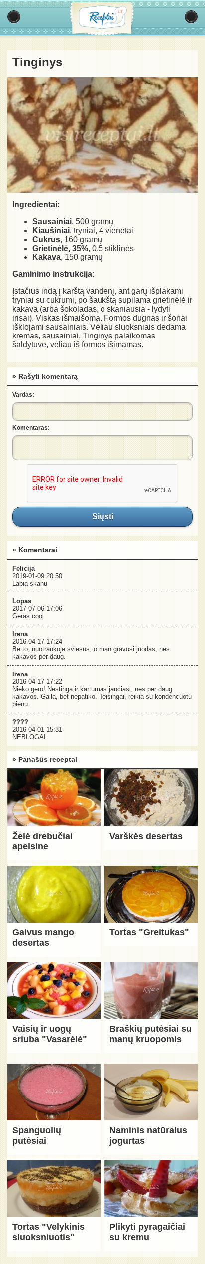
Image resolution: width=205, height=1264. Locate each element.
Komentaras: (31, 427)
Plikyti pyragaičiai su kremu (147, 1232)
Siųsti (102, 516)
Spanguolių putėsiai (36, 1135)
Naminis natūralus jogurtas (148, 1135)
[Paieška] (191, 16)
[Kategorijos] (13, 16)
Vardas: (23, 394)
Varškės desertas (146, 836)
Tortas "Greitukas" (149, 932)
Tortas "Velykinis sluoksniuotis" (48, 1232)
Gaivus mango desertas (43, 937)
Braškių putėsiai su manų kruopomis (150, 1034)
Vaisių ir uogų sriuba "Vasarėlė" (49, 1034)
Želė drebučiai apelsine (42, 841)
